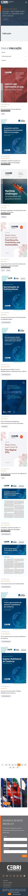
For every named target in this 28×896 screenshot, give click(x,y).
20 (25, 764)
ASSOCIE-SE (7, 803)
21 (10, 767)
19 (22, 764)
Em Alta (5, 880)
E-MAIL (5, 837)
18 (19, 764)
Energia (4, 216)
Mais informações (16, 894)
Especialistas (7, 885)
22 (13, 767)
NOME (5, 843)
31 (17, 767)
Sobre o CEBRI (7, 882)
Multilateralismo (6, 322)
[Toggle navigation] (26, 2)
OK (9, 894)
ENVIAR (24, 855)
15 (9, 764)
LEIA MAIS (5, 19)
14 (6, 764)
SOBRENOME (6, 848)
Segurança (4, 426)
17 (16, 764)
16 (12, 764)
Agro (8, 270)
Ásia (3, 113)
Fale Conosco (7, 887)
